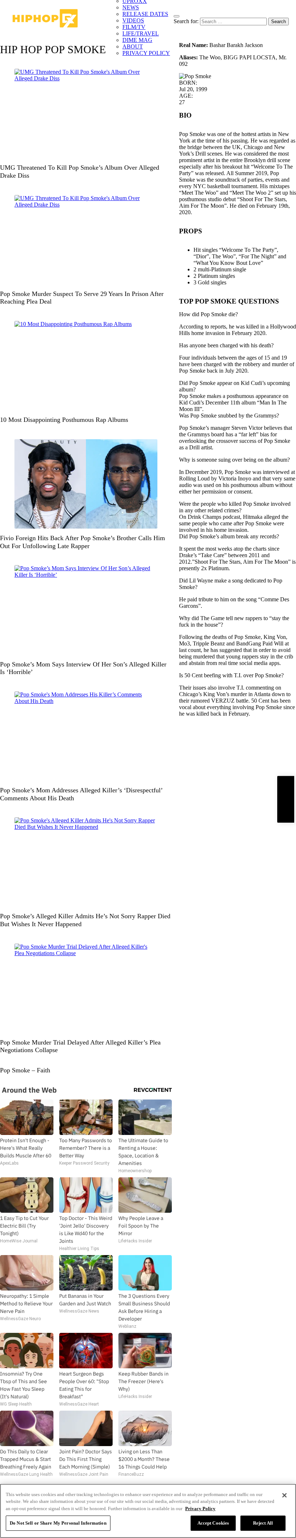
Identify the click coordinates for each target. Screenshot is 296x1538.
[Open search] (176, 16)
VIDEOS (133, 20)
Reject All (263, 1523)
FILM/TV (133, 27)
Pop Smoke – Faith (25, 1070)
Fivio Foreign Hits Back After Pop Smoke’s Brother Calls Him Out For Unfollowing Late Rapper (82, 542)
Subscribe (285, 799)
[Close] (284, 1495)
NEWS (130, 7)
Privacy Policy (200, 1508)
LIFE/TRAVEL (140, 33)
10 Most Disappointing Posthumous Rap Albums (64, 419)
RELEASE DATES (145, 14)
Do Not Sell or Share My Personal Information (58, 1523)
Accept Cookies (213, 1523)
